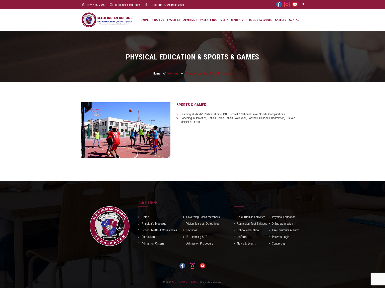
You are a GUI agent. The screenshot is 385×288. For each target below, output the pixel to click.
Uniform (242, 237)
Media (224, 19)
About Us (158, 19)
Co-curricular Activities (251, 217)
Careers (280, 19)
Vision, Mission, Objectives (202, 224)
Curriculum (148, 237)
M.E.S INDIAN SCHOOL (185, 282)
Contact (295, 19)
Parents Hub (208, 19)
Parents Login (280, 237)
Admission (190, 19)
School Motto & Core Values (159, 230)
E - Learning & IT (196, 237)
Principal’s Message (154, 224)
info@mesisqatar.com (127, 4)
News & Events (246, 243)
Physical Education (283, 217)
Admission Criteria (153, 243)
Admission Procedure (199, 243)
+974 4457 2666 (96, 4)
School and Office (248, 230)
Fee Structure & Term (285, 230)
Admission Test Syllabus (252, 224)
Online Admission (282, 224)
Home (145, 19)
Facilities (173, 19)
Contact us (278, 243)
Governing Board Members (203, 217)
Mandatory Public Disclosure (251, 19)
